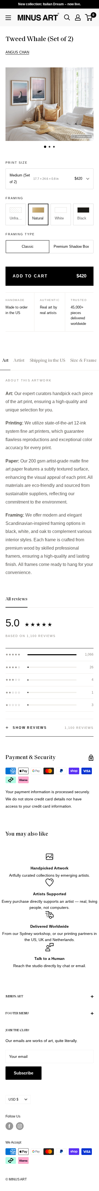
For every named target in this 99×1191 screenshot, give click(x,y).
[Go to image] (45, 147)
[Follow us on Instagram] (20, 1126)
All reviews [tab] (17, 599)
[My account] (78, 17)
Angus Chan (17, 52)
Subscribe (23, 1073)
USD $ (13, 1099)
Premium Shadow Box (71, 246)
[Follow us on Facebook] (9, 1126)
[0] (89, 17)
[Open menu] (8, 18)
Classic (28, 246)
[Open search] (67, 17)
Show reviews (26, 727)
